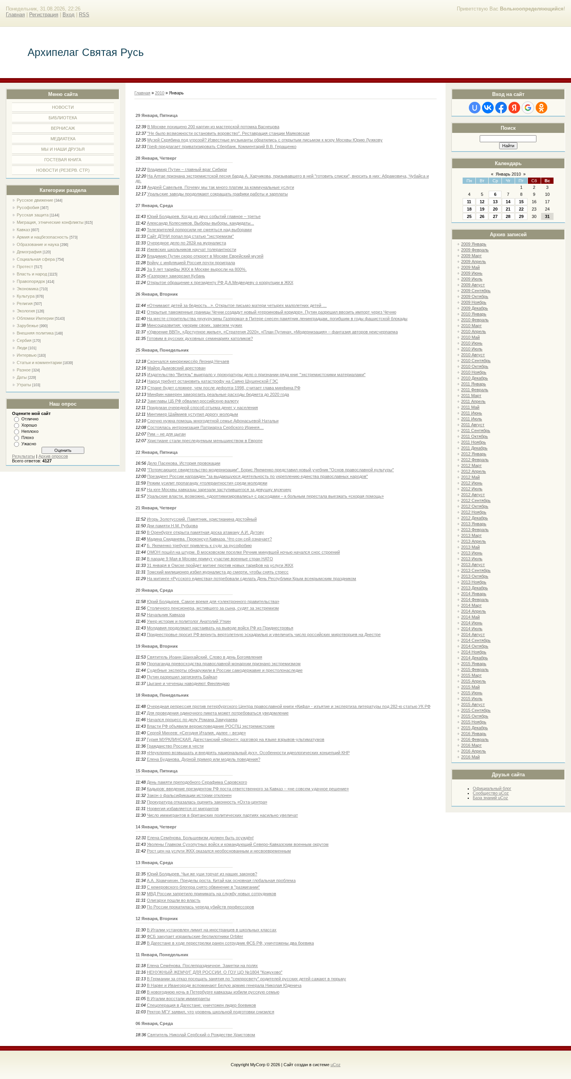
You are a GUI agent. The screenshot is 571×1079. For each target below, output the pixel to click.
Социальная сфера (36, 259)
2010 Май (470, 337)
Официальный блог (492, 788)
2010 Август (473, 354)
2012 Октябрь (474, 506)
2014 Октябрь (474, 646)
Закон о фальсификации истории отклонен (189, 795)
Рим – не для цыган (166, 434)
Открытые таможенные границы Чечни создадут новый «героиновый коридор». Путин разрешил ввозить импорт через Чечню (271, 312)
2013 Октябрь (474, 576)
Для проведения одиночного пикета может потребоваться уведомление (218, 713)
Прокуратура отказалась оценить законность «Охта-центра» (207, 802)
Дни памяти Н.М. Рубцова (172, 525)
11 (469, 201)
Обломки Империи (35, 318)
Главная (15, 14)
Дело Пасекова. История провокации (183, 463)
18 (469, 209)
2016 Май (470, 757)
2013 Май (470, 547)
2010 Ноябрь (473, 372)
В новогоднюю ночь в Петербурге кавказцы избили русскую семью (213, 992)
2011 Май (470, 407)
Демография (29, 251)
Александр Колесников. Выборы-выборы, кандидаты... (200, 223)
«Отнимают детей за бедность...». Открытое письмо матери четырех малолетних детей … (237, 305)
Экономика (27, 288)
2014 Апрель (473, 611)
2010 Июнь (471, 343)
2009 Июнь (471, 273)
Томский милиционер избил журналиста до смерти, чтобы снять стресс (218, 572)
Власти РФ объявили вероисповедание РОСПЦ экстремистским (211, 726)
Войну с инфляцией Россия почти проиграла (191, 262)
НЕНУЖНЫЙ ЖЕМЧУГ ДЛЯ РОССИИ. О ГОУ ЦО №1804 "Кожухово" (214, 972)
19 (482, 209)
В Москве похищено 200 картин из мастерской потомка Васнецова (213, 126)
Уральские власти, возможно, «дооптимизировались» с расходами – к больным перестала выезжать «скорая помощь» (265, 496)
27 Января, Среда (154, 205)
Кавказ (23, 229)
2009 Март (471, 255)
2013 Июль (471, 558)
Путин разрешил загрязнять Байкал (182, 677)
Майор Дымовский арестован (176, 368)
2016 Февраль (475, 739)
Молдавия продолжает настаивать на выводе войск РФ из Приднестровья (220, 628)
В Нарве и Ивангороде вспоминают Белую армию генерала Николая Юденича (224, 985)
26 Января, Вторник (157, 294)
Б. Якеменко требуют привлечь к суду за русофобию (199, 545)
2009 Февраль (475, 250)
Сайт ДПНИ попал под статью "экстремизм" (190, 236)
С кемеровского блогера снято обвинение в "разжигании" (203, 887)
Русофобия (28, 207)
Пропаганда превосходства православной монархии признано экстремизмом (224, 663)
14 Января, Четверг (156, 827)
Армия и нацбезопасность (42, 237)
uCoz (336, 1064)
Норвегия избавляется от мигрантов (183, 808)
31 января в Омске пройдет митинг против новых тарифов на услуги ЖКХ (220, 565)
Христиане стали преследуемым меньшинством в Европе (205, 440)
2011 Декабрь (474, 448)
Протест (25, 266)
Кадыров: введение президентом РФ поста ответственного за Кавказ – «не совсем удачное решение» (248, 788)
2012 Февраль (475, 459)
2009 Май (470, 267)
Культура (26, 296)
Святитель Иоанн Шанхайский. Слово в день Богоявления (204, 657)
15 (521, 201)
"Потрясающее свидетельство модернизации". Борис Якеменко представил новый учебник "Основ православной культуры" (270, 469)
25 (469, 216)
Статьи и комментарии (39, 362)
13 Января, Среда (154, 862)
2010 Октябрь (474, 366)
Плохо (27, 437)
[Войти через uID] (474, 107)
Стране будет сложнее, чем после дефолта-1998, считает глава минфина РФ (223, 387)
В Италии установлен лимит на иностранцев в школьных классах (212, 929)
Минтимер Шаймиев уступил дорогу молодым (192, 414)
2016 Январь (473, 733)
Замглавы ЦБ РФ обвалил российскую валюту (193, 401)
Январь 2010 (508, 174)
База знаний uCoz (490, 797)
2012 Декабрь (474, 518)
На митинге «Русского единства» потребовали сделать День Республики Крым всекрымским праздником (251, 578)
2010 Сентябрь (476, 360)
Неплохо (29, 431)
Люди (22, 347)
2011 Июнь (471, 413)
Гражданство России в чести (175, 746)
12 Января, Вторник (157, 918)
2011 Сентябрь (475, 430)
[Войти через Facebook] (501, 107)
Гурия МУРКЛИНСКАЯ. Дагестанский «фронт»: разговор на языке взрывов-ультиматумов (235, 739)
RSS (84, 14)
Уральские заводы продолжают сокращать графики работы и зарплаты (217, 194)
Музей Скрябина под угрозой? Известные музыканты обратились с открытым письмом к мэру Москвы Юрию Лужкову (265, 140)
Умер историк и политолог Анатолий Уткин (189, 621)
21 (508, 209)
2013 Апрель (473, 541)
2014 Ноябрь (473, 652)
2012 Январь (473, 453)
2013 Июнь (471, 553)
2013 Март (471, 535)
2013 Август (473, 564)
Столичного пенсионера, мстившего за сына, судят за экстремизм (213, 608)
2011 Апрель (473, 401)
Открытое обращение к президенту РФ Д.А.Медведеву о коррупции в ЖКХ (220, 282)
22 (521, 209)
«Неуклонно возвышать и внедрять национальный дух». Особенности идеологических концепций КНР (248, 752)
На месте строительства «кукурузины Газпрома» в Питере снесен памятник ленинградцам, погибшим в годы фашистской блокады (277, 318)
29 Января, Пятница (157, 115)
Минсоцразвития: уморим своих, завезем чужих (194, 325)
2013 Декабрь (474, 588)
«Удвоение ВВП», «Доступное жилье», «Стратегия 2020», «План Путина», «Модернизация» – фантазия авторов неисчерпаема (272, 331)
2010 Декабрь (474, 378)
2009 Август (473, 284)
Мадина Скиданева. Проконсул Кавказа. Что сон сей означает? (209, 539)
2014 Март (471, 605)
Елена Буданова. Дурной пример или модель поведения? (203, 759)
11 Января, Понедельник (162, 954)
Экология (26, 311)
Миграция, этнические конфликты (50, 222)
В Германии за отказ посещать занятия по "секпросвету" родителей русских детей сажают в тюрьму (246, 978)
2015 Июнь (471, 692)
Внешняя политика (35, 333)
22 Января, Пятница (157, 452)
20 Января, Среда (154, 590)
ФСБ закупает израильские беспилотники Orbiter (195, 936)
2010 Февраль (475, 319)
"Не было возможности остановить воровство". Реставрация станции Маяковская (228, 133)
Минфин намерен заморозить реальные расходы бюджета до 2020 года (218, 394)
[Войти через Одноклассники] (541, 107)
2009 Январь (473, 244)
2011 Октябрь (474, 436)
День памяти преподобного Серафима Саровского (197, 782)
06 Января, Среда (154, 1023)
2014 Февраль (475, 599)
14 (508, 201)
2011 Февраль (474, 389)
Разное (24, 370)
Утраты (24, 384)
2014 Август (473, 634)
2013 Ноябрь (473, 582)
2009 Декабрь (474, 308)
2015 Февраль (475, 669)
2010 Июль (471, 349)
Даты (22, 377)
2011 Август (472, 424)
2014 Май (470, 617)
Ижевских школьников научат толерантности (191, 249)
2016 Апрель (473, 751)
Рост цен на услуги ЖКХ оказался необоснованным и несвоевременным (219, 851)
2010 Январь (473, 314)
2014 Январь (473, 593)
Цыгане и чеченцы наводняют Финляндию (188, 683)
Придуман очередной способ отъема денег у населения (202, 407)
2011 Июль (471, 419)
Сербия (24, 340)
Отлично (29, 419)
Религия (25, 303)
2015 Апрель (473, 681)
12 (482, 201)
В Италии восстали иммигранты (178, 998)
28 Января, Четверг (156, 158)
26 (482, 216)
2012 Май (470, 477)
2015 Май (470, 687)
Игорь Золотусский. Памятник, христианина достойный (202, 519)
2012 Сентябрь (476, 500)
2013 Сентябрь (476, 570)
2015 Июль (471, 698)
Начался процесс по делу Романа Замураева (192, 719)
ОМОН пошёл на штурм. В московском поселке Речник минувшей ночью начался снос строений (243, 552)
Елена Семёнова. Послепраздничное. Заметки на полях (202, 965)
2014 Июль (471, 628)
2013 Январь (473, 523)
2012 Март (471, 465)
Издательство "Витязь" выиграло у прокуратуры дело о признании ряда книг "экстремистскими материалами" (256, 374)
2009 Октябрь (474, 296)
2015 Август (473, 704)
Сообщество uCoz (491, 793)
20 (495, 209)
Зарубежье (27, 325)
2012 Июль (471, 488)
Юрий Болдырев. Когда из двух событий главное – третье (204, 216)
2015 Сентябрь (476, 710)
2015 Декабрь (474, 727)
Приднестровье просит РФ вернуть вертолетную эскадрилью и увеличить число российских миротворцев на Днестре (264, 634)
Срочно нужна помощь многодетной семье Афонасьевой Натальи (213, 420)
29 (521, 216)
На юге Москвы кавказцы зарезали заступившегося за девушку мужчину (219, 489)
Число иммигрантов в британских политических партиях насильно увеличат (222, 815)
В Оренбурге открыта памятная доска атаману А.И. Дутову (205, 532)
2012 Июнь (471, 483)
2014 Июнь (471, 623)
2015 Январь (473, 663)
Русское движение (35, 200)
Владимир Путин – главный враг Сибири (187, 169)
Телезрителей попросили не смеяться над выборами (199, 229)
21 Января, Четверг (156, 508)
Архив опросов (53, 456)
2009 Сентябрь (476, 290)
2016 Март (471, 745)
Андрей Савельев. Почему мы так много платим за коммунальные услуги (220, 187)
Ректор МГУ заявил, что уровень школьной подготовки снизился (210, 1011)
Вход (69, 14)
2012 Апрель (473, 471)
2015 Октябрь (474, 716)
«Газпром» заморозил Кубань (176, 276)
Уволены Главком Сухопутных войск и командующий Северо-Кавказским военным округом (238, 844)
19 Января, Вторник (157, 646)
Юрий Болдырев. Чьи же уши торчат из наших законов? (202, 874)
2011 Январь (473, 384)
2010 (159, 93)
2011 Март (471, 395)
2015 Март (471, 675)
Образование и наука (38, 244)
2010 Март (471, 325)
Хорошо (29, 425)
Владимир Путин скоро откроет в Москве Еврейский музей (205, 256)
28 (508, 216)
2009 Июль (471, 279)
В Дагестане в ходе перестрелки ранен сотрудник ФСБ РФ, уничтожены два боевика (230, 943)
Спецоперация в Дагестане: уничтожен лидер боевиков (201, 1005)
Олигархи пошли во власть (173, 900)
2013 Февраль (475, 529)
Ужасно (28, 443)
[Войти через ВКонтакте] (488, 107)
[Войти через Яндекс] (514, 107)
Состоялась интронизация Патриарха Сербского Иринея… (205, 427)
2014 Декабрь (474, 657)
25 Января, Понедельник (162, 350)
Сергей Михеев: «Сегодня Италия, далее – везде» (196, 732)
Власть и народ (32, 274)
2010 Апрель (473, 331)
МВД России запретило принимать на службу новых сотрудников (211, 893)
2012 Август (473, 494)
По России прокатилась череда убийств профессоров (200, 907)
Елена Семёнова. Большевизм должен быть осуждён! (200, 837)
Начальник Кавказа (166, 614)
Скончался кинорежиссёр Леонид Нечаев (188, 361)
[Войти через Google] (528, 107)
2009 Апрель (473, 261)
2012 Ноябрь (473, 512)
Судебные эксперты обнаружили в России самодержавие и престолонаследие (225, 670)
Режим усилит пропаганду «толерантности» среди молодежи (207, 483)
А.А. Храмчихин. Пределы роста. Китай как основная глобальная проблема (221, 880)
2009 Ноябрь (473, 302)
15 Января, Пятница (157, 771)
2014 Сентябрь (476, 640)
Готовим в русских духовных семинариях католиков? (200, 338)
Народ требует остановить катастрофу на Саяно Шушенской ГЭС (212, 381)
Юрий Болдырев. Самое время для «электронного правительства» (213, 601)
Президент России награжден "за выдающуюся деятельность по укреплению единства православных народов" (257, 476)
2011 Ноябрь (473, 442)
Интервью (27, 355)
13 (495, 201)
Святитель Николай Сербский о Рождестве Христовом (201, 1034)
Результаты (23, 456)
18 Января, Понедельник (162, 695)
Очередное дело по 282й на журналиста (186, 243)
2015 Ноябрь (473, 722)
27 (495, 216)
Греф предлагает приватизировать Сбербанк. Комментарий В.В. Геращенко (221, 146)
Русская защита (33, 215)
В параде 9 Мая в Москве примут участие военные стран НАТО (210, 558)
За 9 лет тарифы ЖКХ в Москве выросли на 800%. (197, 269)
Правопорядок (31, 281)
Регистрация (43, 14)
